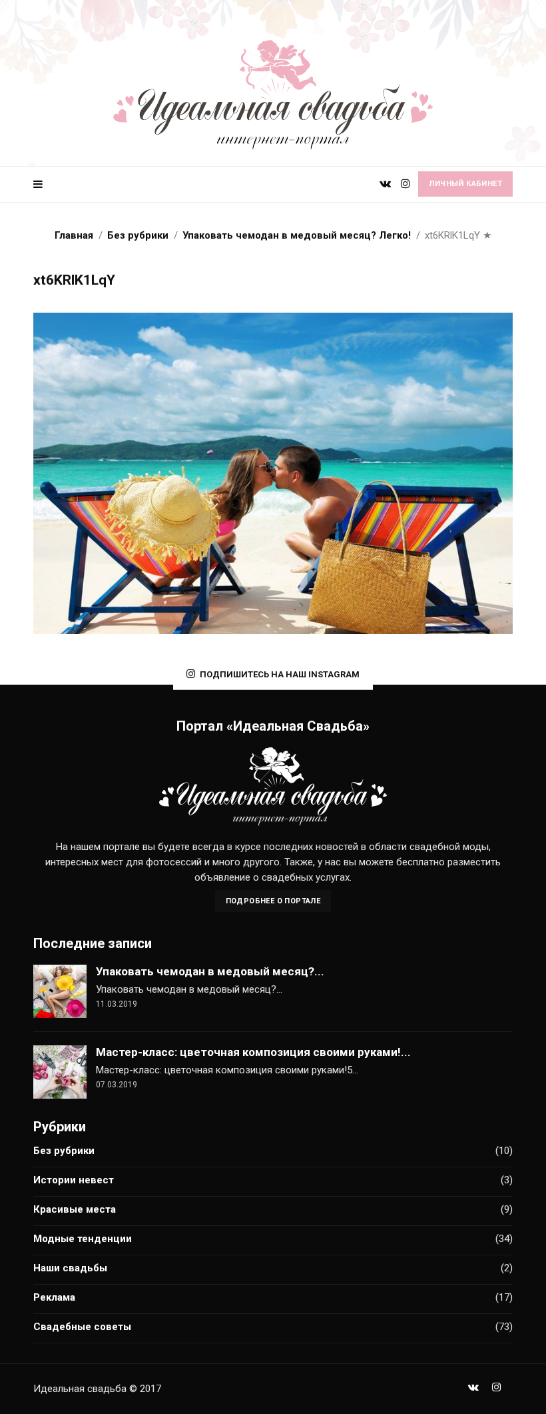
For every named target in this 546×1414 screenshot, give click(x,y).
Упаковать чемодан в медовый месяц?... (210, 971)
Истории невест (73, 1180)
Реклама (54, 1297)
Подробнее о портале (273, 901)
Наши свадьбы (70, 1268)
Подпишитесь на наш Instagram (280, 674)
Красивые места (74, 1209)
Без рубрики (64, 1151)
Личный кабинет (465, 183)
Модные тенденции (82, 1239)
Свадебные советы (82, 1327)
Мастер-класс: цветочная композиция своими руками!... (253, 1052)
